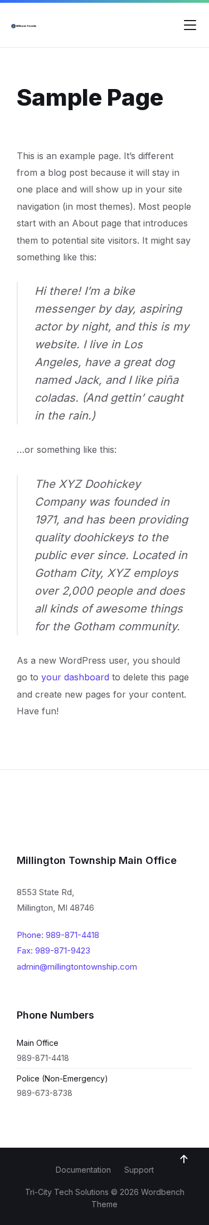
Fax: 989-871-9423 (53, 950)
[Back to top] (184, 1159)
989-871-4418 (43, 1058)
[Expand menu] (190, 25)
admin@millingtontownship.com (77, 966)
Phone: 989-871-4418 (58, 935)
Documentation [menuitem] (83, 1169)
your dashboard (75, 677)
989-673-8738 (44, 1093)
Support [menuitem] (139, 1169)
